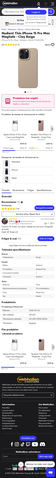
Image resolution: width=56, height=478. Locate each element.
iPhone (20, 29)
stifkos (12, 221)
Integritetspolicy (8, 423)
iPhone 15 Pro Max (33, 29)
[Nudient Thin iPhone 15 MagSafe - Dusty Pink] (40, 126)
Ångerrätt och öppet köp (12, 416)
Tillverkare (42, 418)
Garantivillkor (7, 413)
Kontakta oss (28, 438)
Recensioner (18, 190)
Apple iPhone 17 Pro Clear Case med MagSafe (14, 355)
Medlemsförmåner (45, 426)
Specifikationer (44, 190)
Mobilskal (12, 29)
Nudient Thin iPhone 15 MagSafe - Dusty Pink (41, 355)
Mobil (4, 29)
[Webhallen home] (9, 3)
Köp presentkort (44, 423)
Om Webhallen (44, 410)
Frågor (30, 190)
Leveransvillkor (8, 410)
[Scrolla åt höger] (52, 129)
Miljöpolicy (42, 413)
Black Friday (7, 428)
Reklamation (7, 418)
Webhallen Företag (46, 421)
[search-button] (51, 11)
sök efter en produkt (44, 110)
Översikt (6, 190)
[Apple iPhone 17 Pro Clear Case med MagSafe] (15, 126)
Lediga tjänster (44, 416)
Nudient (32, 323)
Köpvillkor (6, 408)
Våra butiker (43, 408)
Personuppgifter (8, 421)
